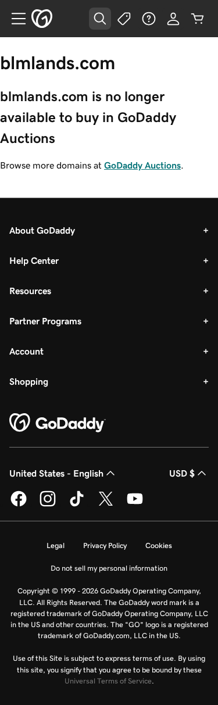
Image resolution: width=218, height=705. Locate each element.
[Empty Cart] (198, 18)
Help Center (34, 260)
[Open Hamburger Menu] (14, 18)
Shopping (28, 381)
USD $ (182, 473)
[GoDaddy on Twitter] (106, 504)
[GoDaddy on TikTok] (76, 504)
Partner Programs (45, 320)
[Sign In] (173, 19)
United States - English (56, 473)
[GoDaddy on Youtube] (135, 504)
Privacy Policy (105, 545)
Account (26, 351)
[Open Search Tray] (100, 19)
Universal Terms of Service (108, 681)
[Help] (149, 19)
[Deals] (124, 19)
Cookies (158, 545)
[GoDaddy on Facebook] (18, 504)
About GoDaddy (42, 230)
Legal (56, 545)
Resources (30, 290)
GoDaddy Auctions (142, 165)
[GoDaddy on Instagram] (47, 504)
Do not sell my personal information (109, 568)
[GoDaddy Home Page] (57, 423)
